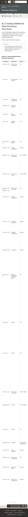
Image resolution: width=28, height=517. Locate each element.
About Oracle (13, 510)
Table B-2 (17, 40)
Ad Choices (19, 514)
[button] (6, 1)
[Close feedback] (8, 506)
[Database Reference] (14, 16)
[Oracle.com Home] (2, 1)
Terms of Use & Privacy (20, 512)
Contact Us (20, 510)
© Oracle (7, 510)
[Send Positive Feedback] (25, 506)
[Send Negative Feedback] (23, 506)
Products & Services (9, 512)
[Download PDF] (17, 16)
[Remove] (14, 2)
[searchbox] (21, 2)
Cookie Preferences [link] (11, 514)
